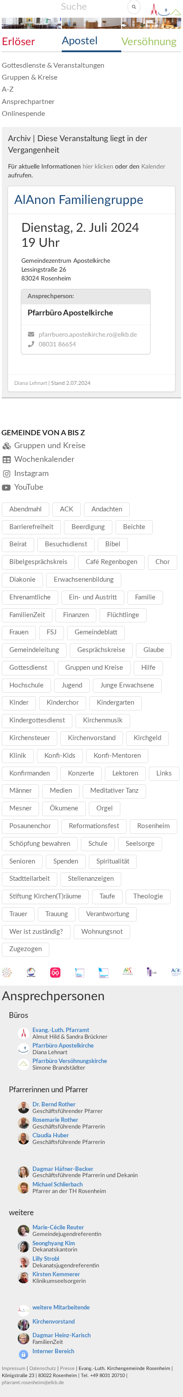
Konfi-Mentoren (117, 755)
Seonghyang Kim (53, 1244)
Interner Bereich (53, 1352)
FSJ (51, 632)
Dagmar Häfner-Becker (62, 1169)
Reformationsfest (94, 826)
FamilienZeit (27, 615)
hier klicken (98, 167)
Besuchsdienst (66, 544)
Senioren (22, 861)
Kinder (18, 702)
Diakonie (22, 579)
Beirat (18, 544)
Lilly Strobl (45, 1259)
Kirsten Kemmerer (56, 1275)
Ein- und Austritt (93, 597)
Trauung (56, 914)
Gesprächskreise (101, 650)
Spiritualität (112, 861)
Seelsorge (140, 844)
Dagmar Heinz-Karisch (61, 1336)
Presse (67, 1368)
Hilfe (148, 667)
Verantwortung (107, 914)
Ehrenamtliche (30, 597)
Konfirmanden (29, 773)
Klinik (17, 755)
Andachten (107, 509)
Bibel (112, 544)
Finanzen (76, 615)
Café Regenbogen (111, 562)
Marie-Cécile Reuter (58, 1228)
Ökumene (64, 808)
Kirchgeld (147, 738)
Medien (61, 790)
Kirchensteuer (29, 738)
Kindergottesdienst (37, 720)
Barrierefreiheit (31, 527)
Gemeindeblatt (96, 632)
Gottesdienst (28, 667)
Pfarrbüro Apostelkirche (63, 1046)
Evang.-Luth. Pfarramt (60, 1030)
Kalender (153, 167)
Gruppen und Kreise (94, 667)
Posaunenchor (30, 826)
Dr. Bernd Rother (54, 1105)
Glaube (153, 650)
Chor (162, 562)
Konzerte (81, 773)
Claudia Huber (50, 1136)
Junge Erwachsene (127, 685)
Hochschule (26, 685)
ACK (66, 509)
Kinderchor (63, 702)
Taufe (107, 896)
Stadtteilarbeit (29, 878)
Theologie (148, 896)
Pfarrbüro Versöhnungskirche (69, 1061)
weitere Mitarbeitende (61, 1308)
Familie (145, 597)
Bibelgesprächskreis (38, 562)
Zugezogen (25, 949)
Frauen (18, 632)
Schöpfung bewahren (39, 844)
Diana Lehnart (30, 383)
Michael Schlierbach (57, 1185)
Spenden (65, 861)
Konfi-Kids (60, 755)
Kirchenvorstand (91, 738)
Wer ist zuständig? (36, 932)
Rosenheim (153, 826)
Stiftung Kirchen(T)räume (45, 896)
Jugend (72, 685)
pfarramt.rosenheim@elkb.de (33, 1382)
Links (164, 773)
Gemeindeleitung (34, 650)
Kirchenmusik (103, 720)
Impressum (13, 1368)
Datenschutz (42, 1368)
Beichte (134, 527)
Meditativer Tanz (114, 790)
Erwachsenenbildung (84, 579)
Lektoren (125, 773)
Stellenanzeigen (91, 878)
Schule (97, 844)
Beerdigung (88, 527)
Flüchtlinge (123, 615)
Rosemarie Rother (55, 1120)
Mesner (20, 808)
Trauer (18, 914)
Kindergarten (115, 702)
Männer (20, 790)
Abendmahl (25, 509)
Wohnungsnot (102, 932)
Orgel (104, 808)
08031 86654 (57, 345)
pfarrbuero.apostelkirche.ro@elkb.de (88, 335)
